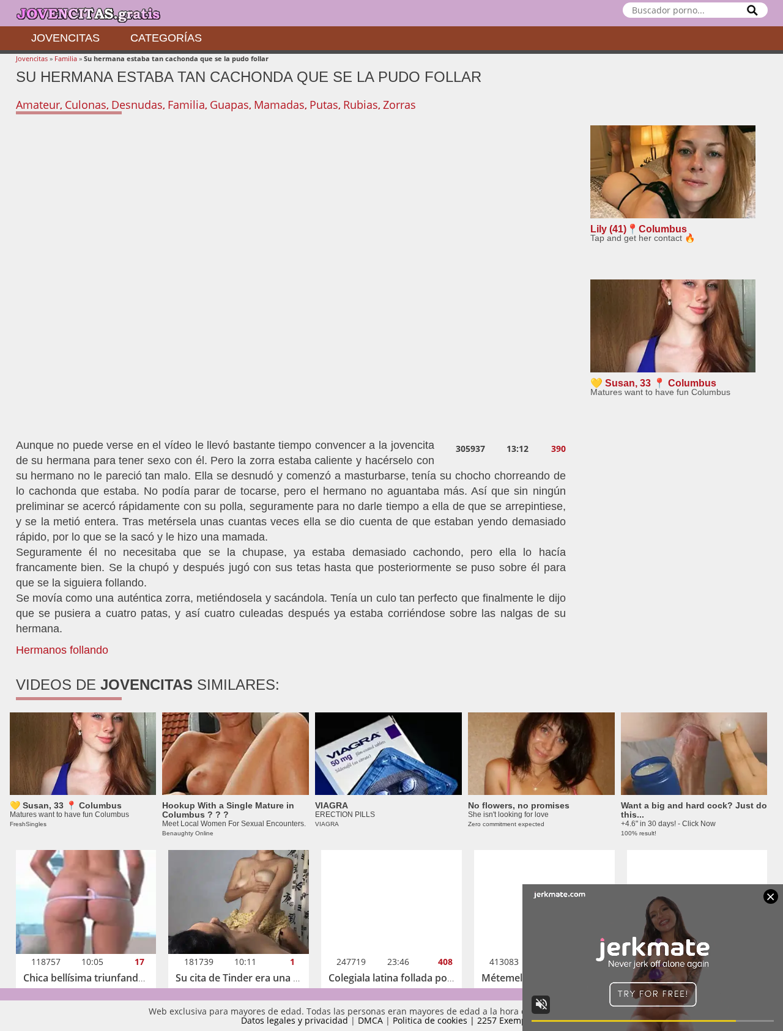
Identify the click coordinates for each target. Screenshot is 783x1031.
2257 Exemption (510, 1020)
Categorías (166, 38)
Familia (65, 58)
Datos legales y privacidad (294, 1020)
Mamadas (279, 104)
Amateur (38, 104)
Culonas (85, 104)
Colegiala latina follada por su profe (410, 978)
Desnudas (137, 104)
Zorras (399, 104)
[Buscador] (752, 10)
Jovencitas (65, 38)
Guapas (229, 104)
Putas (324, 104)
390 (558, 449)
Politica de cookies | (435, 1020)
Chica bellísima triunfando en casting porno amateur (145, 978)
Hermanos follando (62, 650)
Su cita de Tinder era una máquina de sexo (274, 978)
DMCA (370, 1020)
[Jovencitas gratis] (98, 13)
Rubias (360, 104)
